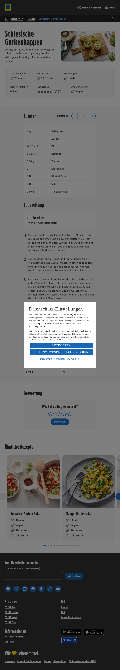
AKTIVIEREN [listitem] (61, 345)
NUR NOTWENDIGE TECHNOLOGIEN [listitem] (61, 352)
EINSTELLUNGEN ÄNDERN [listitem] (59, 359)
